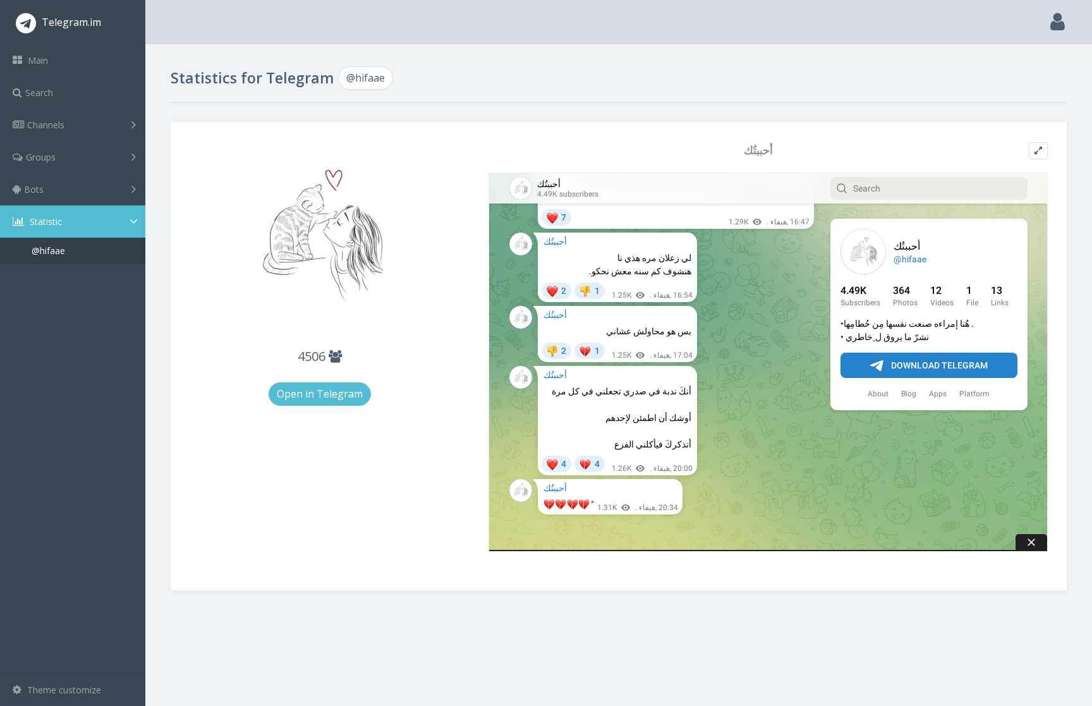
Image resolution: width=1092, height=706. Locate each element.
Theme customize (63, 690)
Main (36, 60)
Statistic (44, 222)
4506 (313, 356)
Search (39, 93)
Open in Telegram (320, 394)
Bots (34, 189)
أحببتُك (758, 150)
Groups (41, 157)
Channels (45, 125)
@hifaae (48, 251)
